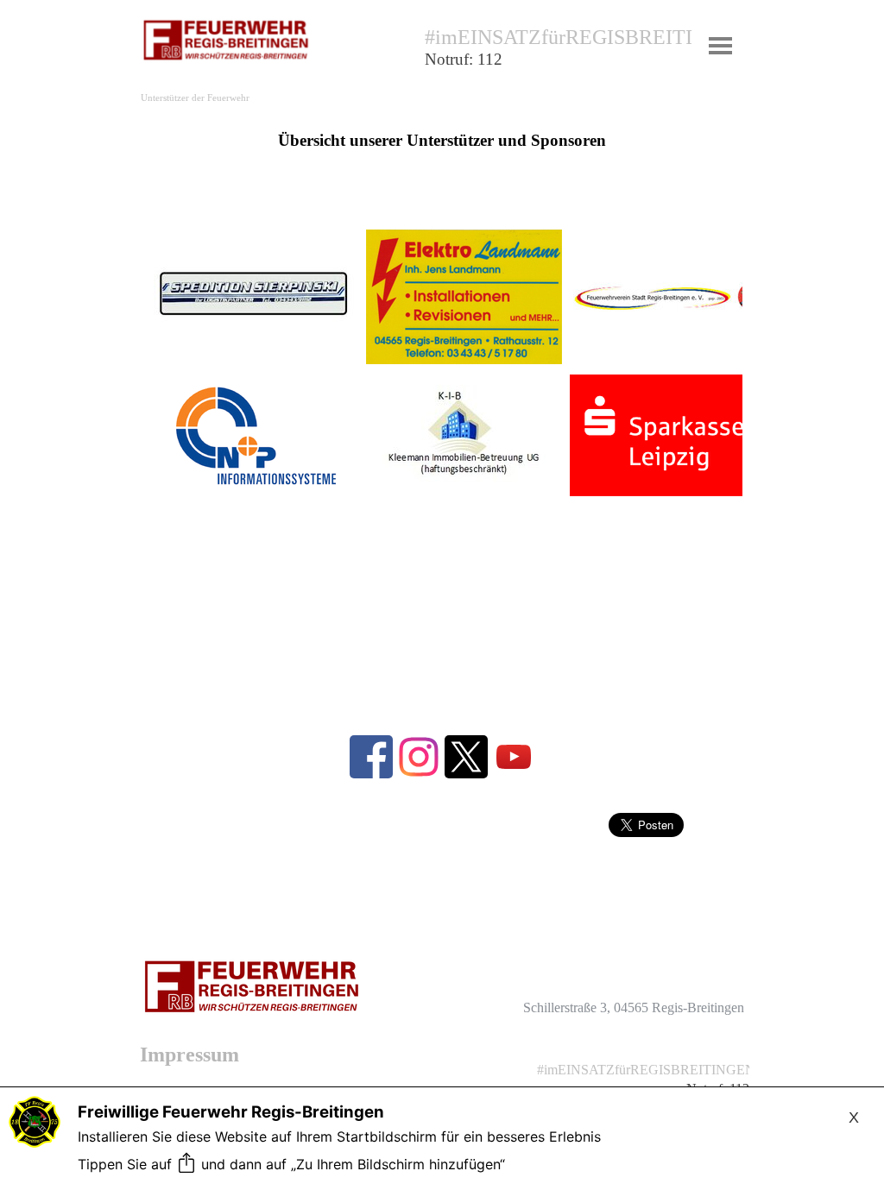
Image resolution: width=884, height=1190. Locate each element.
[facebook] (371, 756)
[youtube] (513, 756)
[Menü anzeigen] (720, 45)
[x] (466, 756)
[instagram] (418, 756)
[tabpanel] (558, 56)
